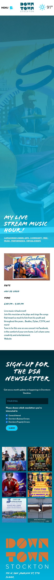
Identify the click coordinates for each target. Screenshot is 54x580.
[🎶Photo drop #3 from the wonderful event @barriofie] (14, 459)
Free (45, 238)
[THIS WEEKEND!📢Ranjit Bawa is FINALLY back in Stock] (14, 485)
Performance (18, 241)
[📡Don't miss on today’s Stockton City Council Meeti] (14, 510)
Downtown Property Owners (19, 422)
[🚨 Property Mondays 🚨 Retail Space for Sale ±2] (40, 510)
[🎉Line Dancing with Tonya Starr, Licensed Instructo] (40, 485)
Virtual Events (33, 241)
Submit (12, 428)
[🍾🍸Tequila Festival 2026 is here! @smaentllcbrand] (40, 459)
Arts (27, 238)
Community (36, 238)
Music (7, 241)
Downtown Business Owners (19, 419)
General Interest (15, 415)
